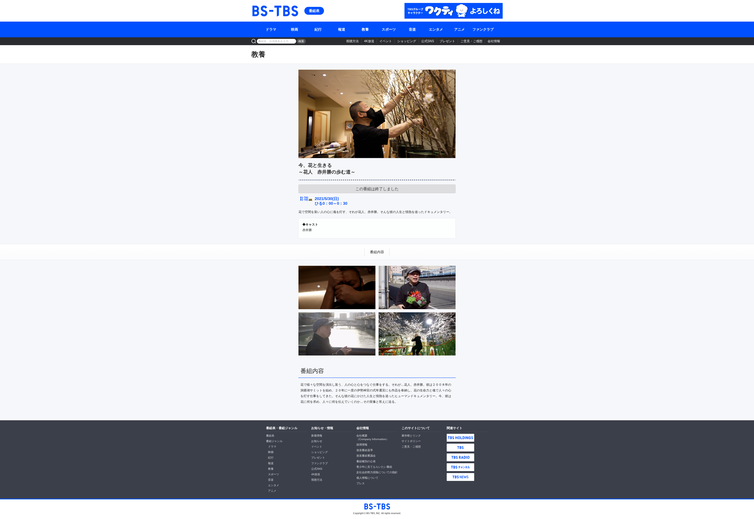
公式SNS (427, 41)
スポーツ (389, 29)
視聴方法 (352, 41)
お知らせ (316, 441)
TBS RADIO (460, 457)
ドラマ (271, 29)
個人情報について (367, 477)
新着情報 (316, 435)
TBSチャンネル (460, 467)
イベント (385, 41)
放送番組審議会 (366, 455)
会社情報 (494, 41)
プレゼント (447, 41)
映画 (294, 29)
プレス (360, 483)
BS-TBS (274, 11)
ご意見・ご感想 (471, 41)
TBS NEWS (460, 477)
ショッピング (406, 41)
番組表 (314, 11)
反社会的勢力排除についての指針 (377, 472)
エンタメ (436, 29)
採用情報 (361, 444)
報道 (341, 29)
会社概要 (361, 435)
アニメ (459, 29)
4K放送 (369, 41)
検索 (301, 41)
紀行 (318, 29)
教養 (365, 29)
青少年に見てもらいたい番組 (374, 466)
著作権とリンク (411, 435)
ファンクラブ (483, 29)
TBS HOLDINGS (460, 438)
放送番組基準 (364, 450)
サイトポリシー (411, 441)
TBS (460, 447)
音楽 (412, 29)
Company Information (372, 439)
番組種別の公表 (366, 461)
